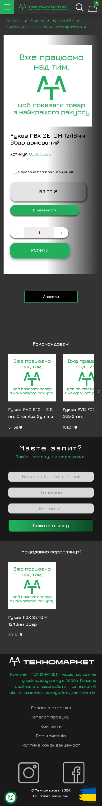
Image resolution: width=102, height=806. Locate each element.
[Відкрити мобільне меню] (7, 7)
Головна (14, 21)
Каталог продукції (51, 716)
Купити (40, 250)
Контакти (51, 726)
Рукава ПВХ (64, 21)
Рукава (38, 21)
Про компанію (51, 735)
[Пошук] (79, 7)
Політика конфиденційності (51, 744)
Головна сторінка (51, 707)
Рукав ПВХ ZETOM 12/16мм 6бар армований (27, 624)
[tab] (51, 297)
